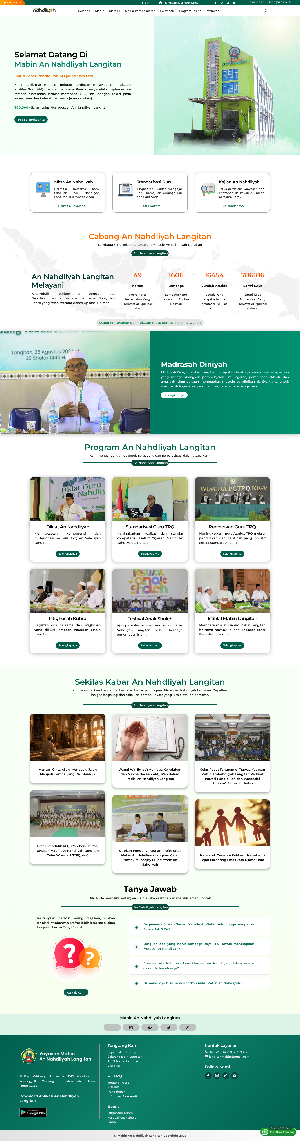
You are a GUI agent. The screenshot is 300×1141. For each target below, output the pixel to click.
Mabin (99, 11)
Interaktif (212, 11)
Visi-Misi (114, 1065)
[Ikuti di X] (187, 1027)
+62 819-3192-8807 (234, 1052)
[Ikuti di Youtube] (234, 3)
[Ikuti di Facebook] (215, 3)
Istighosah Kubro (120, 1113)
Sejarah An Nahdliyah (123, 1052)
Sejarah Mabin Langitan (125, 1056)
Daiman (103, 303)
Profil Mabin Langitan (123, 1061)
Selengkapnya (233, 205)
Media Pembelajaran (140, 11)
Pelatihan (167, 11)
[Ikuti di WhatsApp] (150, 1027)
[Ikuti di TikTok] (228, 3)
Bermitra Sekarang (71, 205)
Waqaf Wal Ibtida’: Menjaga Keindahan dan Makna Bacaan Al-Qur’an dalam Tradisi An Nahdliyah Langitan (150, 774)
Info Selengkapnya (31, 119)
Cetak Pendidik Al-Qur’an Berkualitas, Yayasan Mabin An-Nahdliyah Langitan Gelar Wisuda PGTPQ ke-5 (67, 850)
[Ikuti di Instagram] (222, 3)
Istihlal (112, 1122)
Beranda (84, 11)
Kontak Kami (76, 992)
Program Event (190, 11)
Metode (114, 11)
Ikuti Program (151, 205)
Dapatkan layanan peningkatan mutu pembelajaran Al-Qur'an (150, 323)
